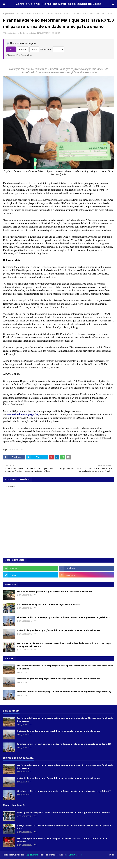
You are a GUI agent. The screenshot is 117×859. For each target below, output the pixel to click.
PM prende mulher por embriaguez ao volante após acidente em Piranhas (54, 591)
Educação (13, 449)
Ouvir (11, 49)
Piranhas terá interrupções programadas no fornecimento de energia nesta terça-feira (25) (64, 617)
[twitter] (30, 574)
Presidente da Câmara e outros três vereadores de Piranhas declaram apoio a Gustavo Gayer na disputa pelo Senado (64, 645)
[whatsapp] (30, 568)
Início (111, 855)
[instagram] (86, 574)
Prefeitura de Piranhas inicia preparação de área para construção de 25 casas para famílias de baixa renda (65, 667)
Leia (17, 13)
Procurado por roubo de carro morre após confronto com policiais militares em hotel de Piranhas (62, 840)
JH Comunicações (74, 855)
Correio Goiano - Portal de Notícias (20, 33)
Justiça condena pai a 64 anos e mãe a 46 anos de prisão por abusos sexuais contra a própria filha (64, 827)
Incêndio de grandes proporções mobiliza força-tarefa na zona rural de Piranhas (58, 630)
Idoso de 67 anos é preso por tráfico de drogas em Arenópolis (48, 604)
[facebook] (86, 568)
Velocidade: (45, 49)
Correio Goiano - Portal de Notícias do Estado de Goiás (58, 4)
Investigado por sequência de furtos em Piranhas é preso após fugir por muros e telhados (63, 812)
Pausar (22, 49)
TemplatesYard (31, 855)
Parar (34, 49)
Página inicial (8, 13)
